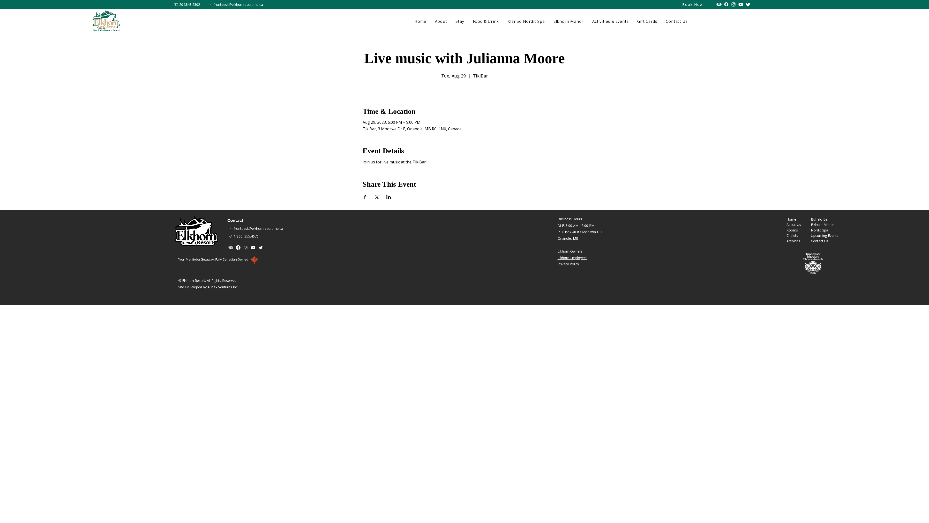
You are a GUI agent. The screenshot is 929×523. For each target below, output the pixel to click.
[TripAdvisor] (719, 4)
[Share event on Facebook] (365, 197)
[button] (459, 21)
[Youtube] (740, 4)
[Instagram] (733, 4)
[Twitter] (748, 4)
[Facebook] (726, 4)
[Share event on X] (377, 197)
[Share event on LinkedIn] (388, 197)
